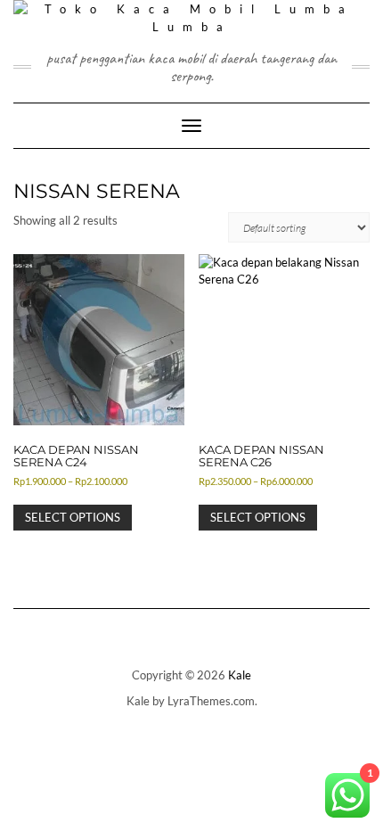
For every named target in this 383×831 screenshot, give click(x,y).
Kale (239, 675)
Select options (72, 517)
